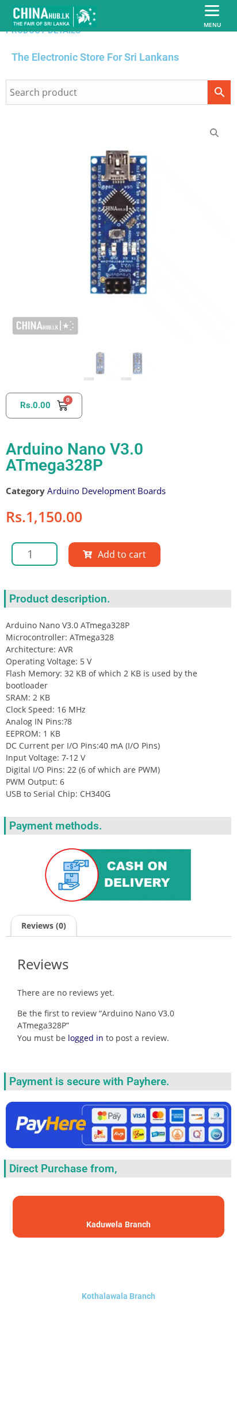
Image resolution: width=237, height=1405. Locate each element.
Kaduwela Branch (118, 1224)
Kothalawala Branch (118, 1296)
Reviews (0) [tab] (43, 925)
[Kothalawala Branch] (118, 1264)
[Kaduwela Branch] (119, 1211)
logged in (86, 1037)
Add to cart (122, 554)
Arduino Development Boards (106, 490)
